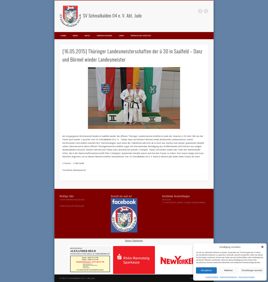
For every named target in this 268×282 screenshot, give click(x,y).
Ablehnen (228, 270)
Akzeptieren (206, 270)
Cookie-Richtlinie (211, 277)
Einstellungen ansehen (252, 270)
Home (63, 35)
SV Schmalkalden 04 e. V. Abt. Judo (112, 15)
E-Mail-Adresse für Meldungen (71, 206)
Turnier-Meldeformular (69, 199)
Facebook (200, 11)
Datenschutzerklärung (228, 277)
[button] (262, 246)
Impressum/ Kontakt (246, 277)
